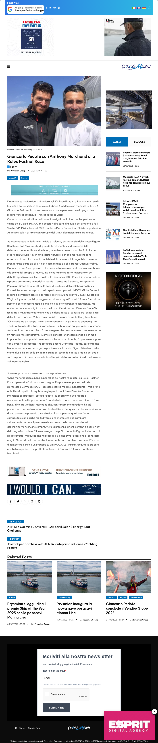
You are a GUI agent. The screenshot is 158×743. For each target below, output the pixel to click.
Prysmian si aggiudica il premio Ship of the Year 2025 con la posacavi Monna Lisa (26, 610)
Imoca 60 (13, 178)
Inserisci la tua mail (54, 670)
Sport (13, 166)
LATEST (117, 141)
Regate (24, 178)
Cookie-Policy (35, 728)
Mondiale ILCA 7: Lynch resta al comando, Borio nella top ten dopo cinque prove (136, 181)
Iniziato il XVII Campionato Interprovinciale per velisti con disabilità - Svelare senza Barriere (135, 207)
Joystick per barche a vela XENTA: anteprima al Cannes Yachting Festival (52, 546)
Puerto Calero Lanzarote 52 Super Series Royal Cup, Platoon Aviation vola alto (136, 157)
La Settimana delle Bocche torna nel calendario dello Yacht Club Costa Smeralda (135, 255)
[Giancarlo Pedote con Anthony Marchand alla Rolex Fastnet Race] (25, 501)
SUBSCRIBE (56, 707)
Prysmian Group (17, 170)
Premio (12, 597)
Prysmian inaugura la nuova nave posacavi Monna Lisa (74, 608)
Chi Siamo (20, 728)
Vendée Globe (136, 597)
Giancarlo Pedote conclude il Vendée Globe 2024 (127, 608)
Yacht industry (64, 597)
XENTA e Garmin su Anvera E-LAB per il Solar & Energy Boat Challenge (48, 528)
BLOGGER (139, 141)
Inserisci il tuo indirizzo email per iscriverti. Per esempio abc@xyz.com (72, 684)
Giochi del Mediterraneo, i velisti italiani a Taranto (137, 232)
